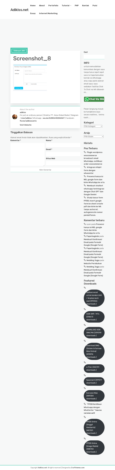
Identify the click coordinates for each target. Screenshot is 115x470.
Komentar (15, 140)
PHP (77, 5)
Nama (49, 140)
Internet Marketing (48, 13)
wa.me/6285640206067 (53, 118)
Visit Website (25, 125)
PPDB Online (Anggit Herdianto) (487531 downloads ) (91, 427)
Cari (86, 52)
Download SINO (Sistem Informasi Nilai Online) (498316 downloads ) (93, 351)
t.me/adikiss (26, 118)
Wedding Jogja (92, 260)
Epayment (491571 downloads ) (94, 381)
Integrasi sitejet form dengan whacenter (92, 170)
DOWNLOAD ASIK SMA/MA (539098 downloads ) (93, 332)
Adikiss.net (19, 10)
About (42, 5)
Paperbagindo (92, 236)
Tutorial (65, 5)
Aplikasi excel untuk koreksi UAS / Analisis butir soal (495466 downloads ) (94, 298)
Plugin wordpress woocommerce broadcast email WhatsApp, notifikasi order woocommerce (93, 158)
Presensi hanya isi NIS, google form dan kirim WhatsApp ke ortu (94, 179)
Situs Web (50, 158)
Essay (33, 13)
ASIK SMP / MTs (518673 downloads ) (92, 317)
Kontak (85, 5)
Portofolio (53, 5)
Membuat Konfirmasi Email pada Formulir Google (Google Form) (93, 242)
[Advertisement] (57, 27)
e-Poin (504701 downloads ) (92, 368)
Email (49, 149)
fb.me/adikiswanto (28, 121)
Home (32, 5)
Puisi (95, 5)
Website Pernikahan (93, 263)
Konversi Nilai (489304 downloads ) (92, 396)
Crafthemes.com (77, 468)
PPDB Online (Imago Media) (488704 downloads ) (92, 447)
